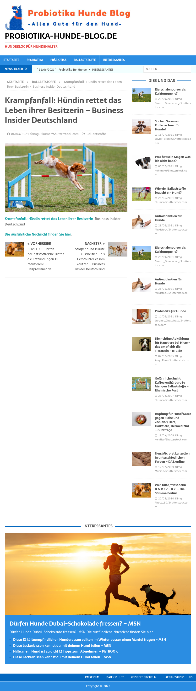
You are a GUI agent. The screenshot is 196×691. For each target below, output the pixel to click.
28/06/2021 (166, 198)
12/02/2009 (166, 467)
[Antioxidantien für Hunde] (141, 221)
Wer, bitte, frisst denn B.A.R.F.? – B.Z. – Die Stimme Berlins (170, 489)
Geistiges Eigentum (143, 677)
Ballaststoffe (85, 60)
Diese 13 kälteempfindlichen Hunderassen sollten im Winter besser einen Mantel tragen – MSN (89, 639)
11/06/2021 (166, 316)
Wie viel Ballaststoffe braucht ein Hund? (170, 190)
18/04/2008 (166, 435)
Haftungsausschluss (177, 677)
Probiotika (35, 60)
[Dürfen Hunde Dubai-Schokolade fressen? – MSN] (98, 612)
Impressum (92, 677)
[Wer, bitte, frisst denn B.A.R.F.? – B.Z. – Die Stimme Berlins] (141, 490)
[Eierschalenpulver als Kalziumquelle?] (141, 95)
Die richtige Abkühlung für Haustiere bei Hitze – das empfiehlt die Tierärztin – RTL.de (172, 344)
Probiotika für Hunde (170, 311)
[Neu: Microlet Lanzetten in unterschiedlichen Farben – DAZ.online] (141, 459)
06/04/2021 (20, 134)
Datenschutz (115, 677)
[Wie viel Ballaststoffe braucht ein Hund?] (141, 194)
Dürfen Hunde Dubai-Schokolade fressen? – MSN (75, 623)
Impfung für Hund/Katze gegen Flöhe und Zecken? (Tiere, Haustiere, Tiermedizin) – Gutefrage (173, 422)
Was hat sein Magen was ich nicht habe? (173, 158)
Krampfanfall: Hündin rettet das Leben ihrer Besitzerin (49, 219)
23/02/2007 (166, 395)
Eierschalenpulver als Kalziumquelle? (170, 91)
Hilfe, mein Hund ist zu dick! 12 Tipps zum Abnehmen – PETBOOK (65, 651)
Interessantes (114, 60)
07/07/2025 (166, 356)
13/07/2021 (166, 134)
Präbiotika (58, 60)
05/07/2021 (166, 166)
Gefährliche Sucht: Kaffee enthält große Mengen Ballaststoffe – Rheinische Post (172, 384)
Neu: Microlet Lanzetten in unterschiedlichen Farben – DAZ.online (172, 457)
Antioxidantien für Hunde (168, 218)
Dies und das (161, 80)
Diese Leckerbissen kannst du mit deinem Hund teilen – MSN (62, 645)
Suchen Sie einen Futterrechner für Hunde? (167, 125)
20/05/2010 (166, 498)
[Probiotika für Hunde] (141, 316)
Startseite (11, 60)
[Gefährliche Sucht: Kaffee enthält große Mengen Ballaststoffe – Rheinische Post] (141, 384)
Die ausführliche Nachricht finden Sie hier (38, 234)
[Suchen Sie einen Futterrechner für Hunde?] (141, 126)
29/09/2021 (166, 99)
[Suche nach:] (167, 69)
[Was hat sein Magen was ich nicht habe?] (141, 162)
